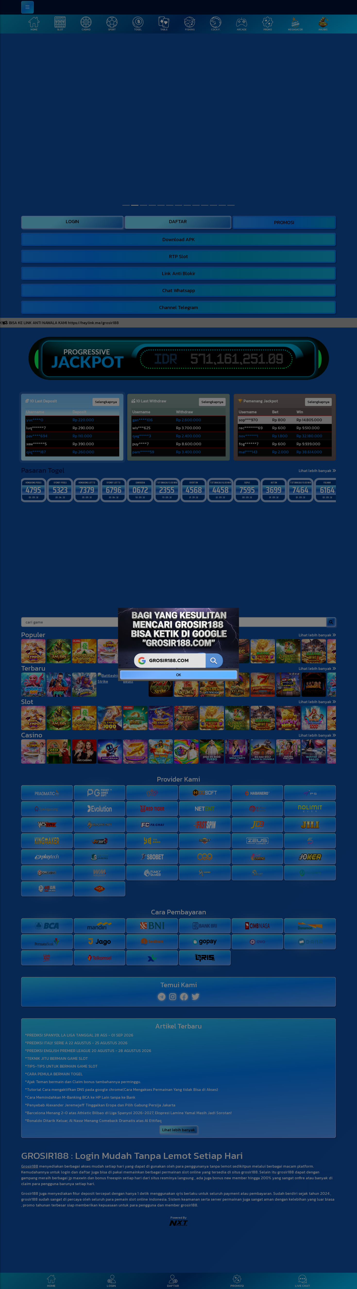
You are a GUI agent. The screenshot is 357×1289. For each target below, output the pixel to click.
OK (178, 675)
